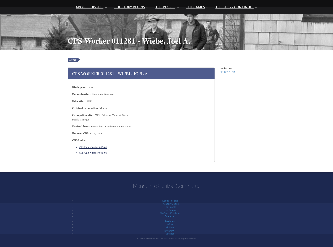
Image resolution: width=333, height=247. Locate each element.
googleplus (170, 230)
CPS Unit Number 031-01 (93, 152)
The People (165, 7)
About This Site (89, 7)
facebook (170, 221)
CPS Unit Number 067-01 (93, 147)
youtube (170, 233)
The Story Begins (129, 7)
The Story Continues (234, 7)
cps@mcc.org (227, 71)
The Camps (195, 7)
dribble (170, 227)
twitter (169, 224)
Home (72, 59)
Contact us (170, 216)
